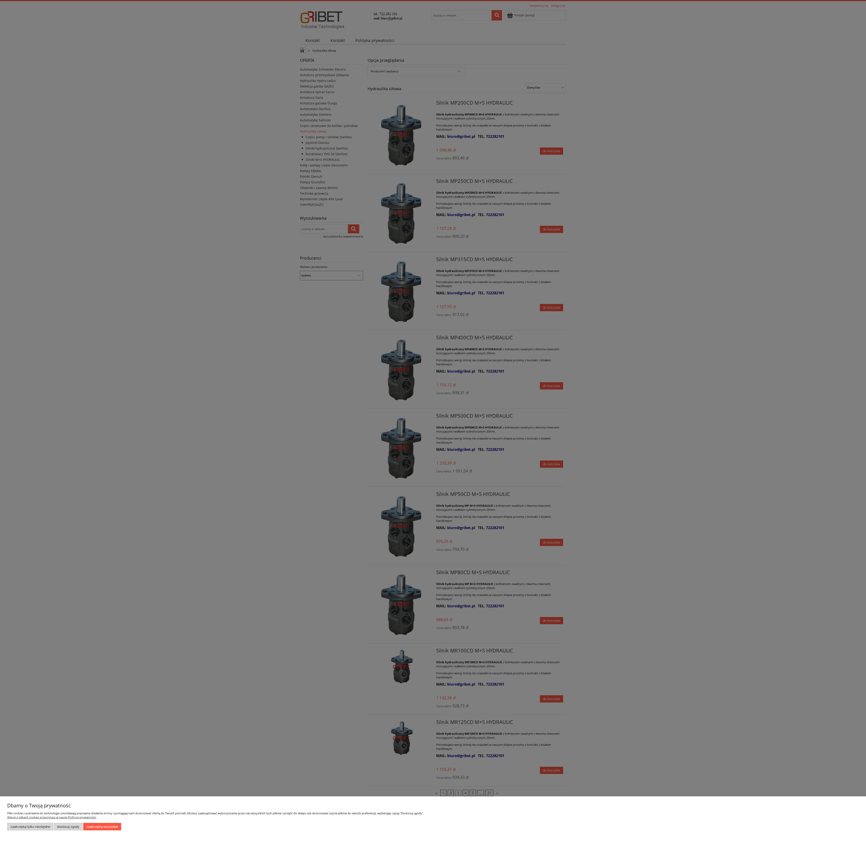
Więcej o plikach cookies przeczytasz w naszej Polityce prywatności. (52, 817)
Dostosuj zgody (68, 827)
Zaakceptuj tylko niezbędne (30, 827)
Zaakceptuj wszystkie (102, 827)
